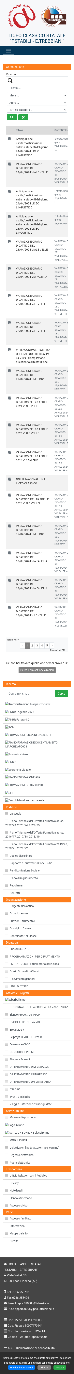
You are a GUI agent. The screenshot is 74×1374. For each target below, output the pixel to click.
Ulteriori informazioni (21, 1367)
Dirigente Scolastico (22, 906)
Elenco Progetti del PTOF (25, 1014)
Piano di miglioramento (24, 878)
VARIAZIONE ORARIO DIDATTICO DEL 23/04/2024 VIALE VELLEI (32, 245)
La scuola (16, 813)
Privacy (14, 1183)
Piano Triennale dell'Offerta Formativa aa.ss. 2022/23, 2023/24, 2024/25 (34, 823)
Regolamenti (17, 885)
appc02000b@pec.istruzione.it (34, 1309)
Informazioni (17, 1226)
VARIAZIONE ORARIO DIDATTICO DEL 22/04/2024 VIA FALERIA (31, 272)
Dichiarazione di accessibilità (35, 1348)
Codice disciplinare (21, 855)
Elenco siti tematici (21, 1198)
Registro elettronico (22, 1155)
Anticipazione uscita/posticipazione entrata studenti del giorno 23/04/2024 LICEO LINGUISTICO (32, 224)
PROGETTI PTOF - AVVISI (25, 1022)
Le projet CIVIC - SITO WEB (26, 1037)
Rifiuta (44, 1367)
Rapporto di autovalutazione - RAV (31, 863)
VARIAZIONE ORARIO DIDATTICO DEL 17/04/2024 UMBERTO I (31, 530)
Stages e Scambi (20, 1059)
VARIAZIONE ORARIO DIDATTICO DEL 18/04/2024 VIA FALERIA (31, 557)
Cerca (62, 693)
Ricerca (11, 684)
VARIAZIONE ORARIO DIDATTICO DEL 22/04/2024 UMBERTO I (31, 375)
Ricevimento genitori (22, 978)
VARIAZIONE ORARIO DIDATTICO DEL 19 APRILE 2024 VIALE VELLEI (32, 499)
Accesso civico (18, 1205)
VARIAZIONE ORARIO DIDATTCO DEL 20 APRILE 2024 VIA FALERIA (32, 456)
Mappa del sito (19, 1233)
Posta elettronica (20, 1162)
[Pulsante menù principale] (8, 51)
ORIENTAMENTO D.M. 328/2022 (29, 1066)
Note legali (16, 1190)
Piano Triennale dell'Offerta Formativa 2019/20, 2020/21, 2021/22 (36, 846)
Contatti (15, 893)
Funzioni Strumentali (22, 921)
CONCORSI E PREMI (22, 1052)
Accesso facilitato (20, 1218)
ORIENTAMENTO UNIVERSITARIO (30, 1081)
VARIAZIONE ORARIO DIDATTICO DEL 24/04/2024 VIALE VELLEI (32, 168)
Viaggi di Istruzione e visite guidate (31, 1104)
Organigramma (19, 913)
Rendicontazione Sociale (24, 870)
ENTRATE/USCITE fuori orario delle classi (34, 964)
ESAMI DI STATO (20, 949)
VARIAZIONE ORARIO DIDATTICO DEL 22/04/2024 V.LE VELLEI (31, 299)
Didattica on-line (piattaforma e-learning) (34, 1147)
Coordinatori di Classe (23, 936)
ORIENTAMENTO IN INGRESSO (29, 1074)
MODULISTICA (18, 1140)
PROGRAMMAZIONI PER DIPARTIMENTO (35, 956)
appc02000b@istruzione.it (35, 1303)
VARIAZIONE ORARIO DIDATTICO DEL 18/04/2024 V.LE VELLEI (31, 611)
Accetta (60, 1367)
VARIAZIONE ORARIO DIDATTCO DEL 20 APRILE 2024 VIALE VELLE (32, 402)
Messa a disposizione (23, 1117)
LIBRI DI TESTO (19, 986)
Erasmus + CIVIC (20, 1044)
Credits (14, 1241)
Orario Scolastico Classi (24, 971)
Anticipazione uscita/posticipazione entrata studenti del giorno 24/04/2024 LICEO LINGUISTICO (32, 147)
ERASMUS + (17, 1029)
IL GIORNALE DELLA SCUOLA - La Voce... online (39, 1007)
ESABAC (15, 1089)
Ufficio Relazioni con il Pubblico (28, 1175)
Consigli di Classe (20, 928)
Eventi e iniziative (20, 1096)
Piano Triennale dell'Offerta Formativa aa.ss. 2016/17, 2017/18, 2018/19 (34, 834)
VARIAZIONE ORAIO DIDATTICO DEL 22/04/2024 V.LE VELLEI (31, 327)
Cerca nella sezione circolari (37, 670)
